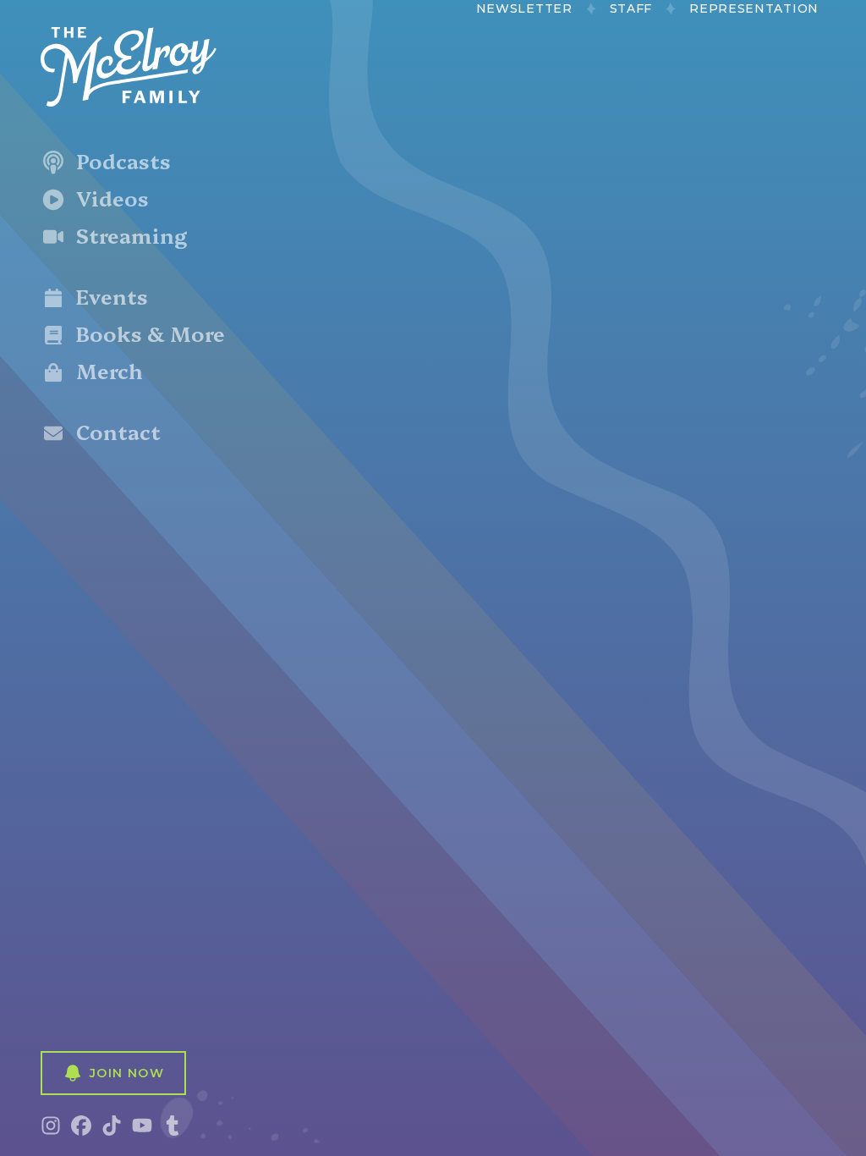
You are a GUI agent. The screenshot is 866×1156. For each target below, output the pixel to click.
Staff (631, 8)
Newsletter (524, 8)
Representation (754, 8)
